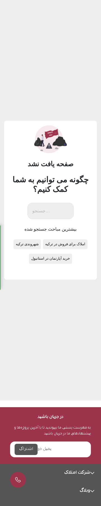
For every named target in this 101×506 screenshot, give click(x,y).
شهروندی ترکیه (27, 244)
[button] (50, 473)
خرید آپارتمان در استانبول (50, 258)
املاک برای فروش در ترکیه (65, 244)
